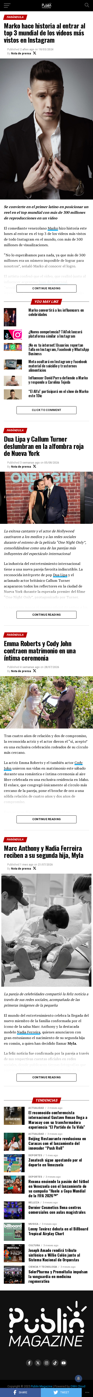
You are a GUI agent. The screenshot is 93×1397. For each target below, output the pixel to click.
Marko (53, 228)
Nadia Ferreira (28, 1032)
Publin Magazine (41, 1386)
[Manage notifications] (78, 1378)
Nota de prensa (21, 53)
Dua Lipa (60, 574)
